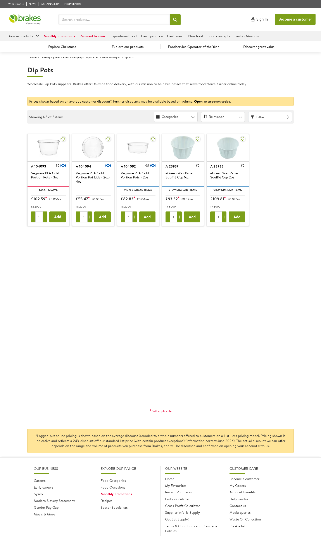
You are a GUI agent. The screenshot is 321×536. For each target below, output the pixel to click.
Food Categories (113, 480)
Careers (40, 480)
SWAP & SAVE (48, 190)
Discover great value (258, 46)
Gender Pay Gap (46, 507)
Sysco (38, 493)
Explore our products (128, 46)
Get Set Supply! (177, 519)
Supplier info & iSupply (182, 512)
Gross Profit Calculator (182, 505)
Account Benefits (243, 492)
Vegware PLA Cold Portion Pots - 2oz (135, 175)
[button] (175, 19)
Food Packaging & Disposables (80, 57)
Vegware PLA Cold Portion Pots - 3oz (45, 175)
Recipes (106, 500)
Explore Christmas (62, 46)
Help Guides (239, 498)
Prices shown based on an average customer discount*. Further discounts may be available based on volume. (130, 101)
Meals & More (44, 514)
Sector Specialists (114, 507)
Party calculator (177, 498)
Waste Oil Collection (245, 519)
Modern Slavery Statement (54, 500)
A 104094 (83, 166)
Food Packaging (111, 57)
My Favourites (175, 485)
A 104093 (38, 166)
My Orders (238, 485)
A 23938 (217, 166)
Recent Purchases (178, 492)
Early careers (44, 487)
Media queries (240, 512)
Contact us (238, 505)
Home (32, 57)
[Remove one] (33, 216)
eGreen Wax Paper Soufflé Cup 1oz (180, 175)
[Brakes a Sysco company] (25, 19)
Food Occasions (113, 487)
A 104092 (128, 166)
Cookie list (238, 526)
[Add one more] (45, 216)
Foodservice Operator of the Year (193, 46)
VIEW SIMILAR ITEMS (138, 190)
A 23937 (172, 166)
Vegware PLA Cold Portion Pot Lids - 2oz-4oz (93, 177)
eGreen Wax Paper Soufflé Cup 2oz (224, 175)
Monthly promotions (116, 493)
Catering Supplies (50, 57)
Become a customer (295, 19)
